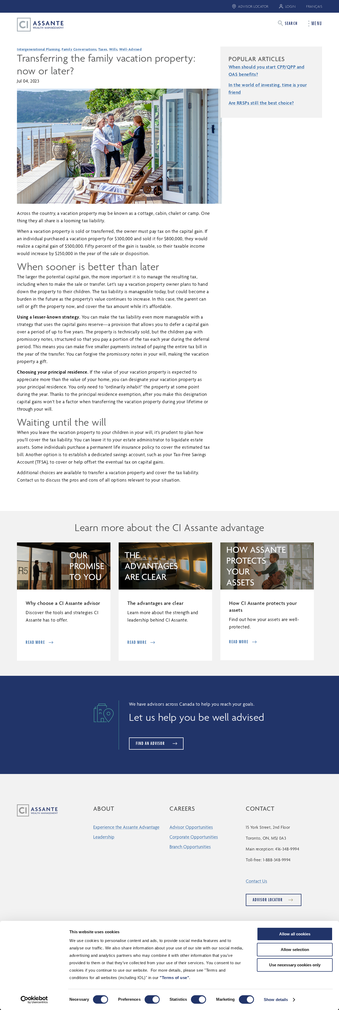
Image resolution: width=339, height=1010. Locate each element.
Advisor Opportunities (191, 827)
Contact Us (256, 881)
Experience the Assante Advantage (126, 827)
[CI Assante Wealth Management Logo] (36, 24)
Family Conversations (79, 49)
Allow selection (295, 949)
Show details (276, 999)
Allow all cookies (294, 934)
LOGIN (290, 6)
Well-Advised (130, 49)
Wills (113, 49)
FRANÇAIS (314, 6)
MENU (316, 23)
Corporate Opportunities (194, 837)
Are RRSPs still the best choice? (261, 103)
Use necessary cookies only (294, 965)
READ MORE (35, 642)
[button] (288, 23)
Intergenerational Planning (38, 49)
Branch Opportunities (190, 846)
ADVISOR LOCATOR (253, 6)
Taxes (102, 49)
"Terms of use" (174, 977)
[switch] (152, 999)
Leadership (103, 837)
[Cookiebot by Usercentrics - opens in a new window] (34, 1000)
